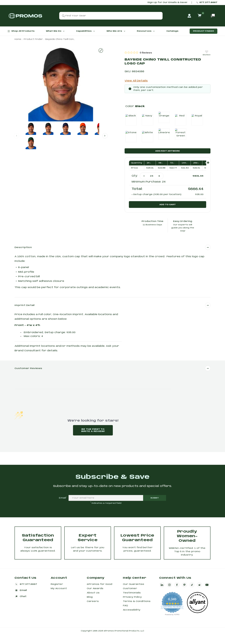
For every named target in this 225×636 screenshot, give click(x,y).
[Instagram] (169, 585)
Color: (135, 106)
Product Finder (203, 31)
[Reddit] (199, 585)
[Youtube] (207, 585)
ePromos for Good (99, 584)
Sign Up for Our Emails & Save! (167, 3)
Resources (144, 31)
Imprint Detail (25, 305)
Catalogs (172, 31)
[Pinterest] (184, 585)
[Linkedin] (162, 585)
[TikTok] (192, 585)
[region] (138, 52)
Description (23, 247)
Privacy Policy (132, 597)
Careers (93, 601)
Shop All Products (23, 31)
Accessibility (131, 610)
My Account (59, 588)
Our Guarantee (133, 584)
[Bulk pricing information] (208, 163)
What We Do (53, 31)
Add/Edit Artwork (167, 151)
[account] (189, 15)
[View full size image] (101, 50)
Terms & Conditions (136, 601)
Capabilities (84, 31)
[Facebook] (177, 585)
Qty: (135, 176)
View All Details (136, 81)
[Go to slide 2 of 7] (105, 135)
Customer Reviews (28, 368)
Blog (90, 597)
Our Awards (95, 588)
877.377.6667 (208, 3)
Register (57, 584)
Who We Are (114, 31)
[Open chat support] (213, 15)
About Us (93, 593)
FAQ (125, 606)
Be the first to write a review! (93, 430)
